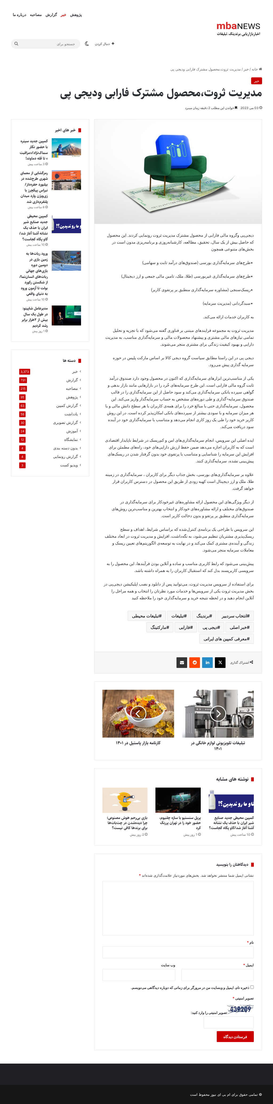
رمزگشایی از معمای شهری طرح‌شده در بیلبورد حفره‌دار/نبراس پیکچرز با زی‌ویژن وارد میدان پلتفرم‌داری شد (34, 187)
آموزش (72, 431)
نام (250, 942)
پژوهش (76, 14)
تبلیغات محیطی (145, 615)
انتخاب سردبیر (234, 615)
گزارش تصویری (65, 422)
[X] (220, 662)
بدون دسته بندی (65, 448)
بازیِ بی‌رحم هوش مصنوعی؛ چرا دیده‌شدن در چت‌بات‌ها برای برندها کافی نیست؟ (127, 823)
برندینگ (202, 615)
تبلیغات (177, 615)
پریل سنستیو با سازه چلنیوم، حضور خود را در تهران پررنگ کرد (180, 823)
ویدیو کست (69, 465)
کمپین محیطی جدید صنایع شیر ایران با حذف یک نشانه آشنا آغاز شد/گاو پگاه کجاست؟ (231, 823)
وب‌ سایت (168, 965)
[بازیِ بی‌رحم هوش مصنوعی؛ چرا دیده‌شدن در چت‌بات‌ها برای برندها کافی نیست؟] (125, 800)
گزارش (51, 14)
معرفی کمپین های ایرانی (225, 638)
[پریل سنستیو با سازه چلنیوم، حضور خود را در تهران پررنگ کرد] (178, 800)
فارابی (184, 627)
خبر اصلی (238, 627)
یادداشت (71, 414)
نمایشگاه (71, 439)
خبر (63, 14)
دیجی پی (210, 627)
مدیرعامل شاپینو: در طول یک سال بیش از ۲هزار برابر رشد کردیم (35, 317)
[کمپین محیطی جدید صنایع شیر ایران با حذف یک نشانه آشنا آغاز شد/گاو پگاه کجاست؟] (231, 800)
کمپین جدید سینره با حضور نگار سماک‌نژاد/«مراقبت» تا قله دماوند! (34, 149)
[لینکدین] (207, 662)
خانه (255, 69)
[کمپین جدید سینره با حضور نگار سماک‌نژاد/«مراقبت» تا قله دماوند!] (66, 148)
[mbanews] (238, 29)
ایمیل (248, 965)
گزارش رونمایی (65, 456)
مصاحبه (36, 14)
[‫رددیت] (194, 662)
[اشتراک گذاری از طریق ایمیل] (181, 662)
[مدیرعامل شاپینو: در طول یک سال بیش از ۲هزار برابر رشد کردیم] (66, 315)
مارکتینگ (158, 627)
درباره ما (19, 14)
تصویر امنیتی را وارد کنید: (209, 1012)
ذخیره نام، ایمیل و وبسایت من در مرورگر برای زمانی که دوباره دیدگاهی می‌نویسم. (190, 987)
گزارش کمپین (67, 405)
